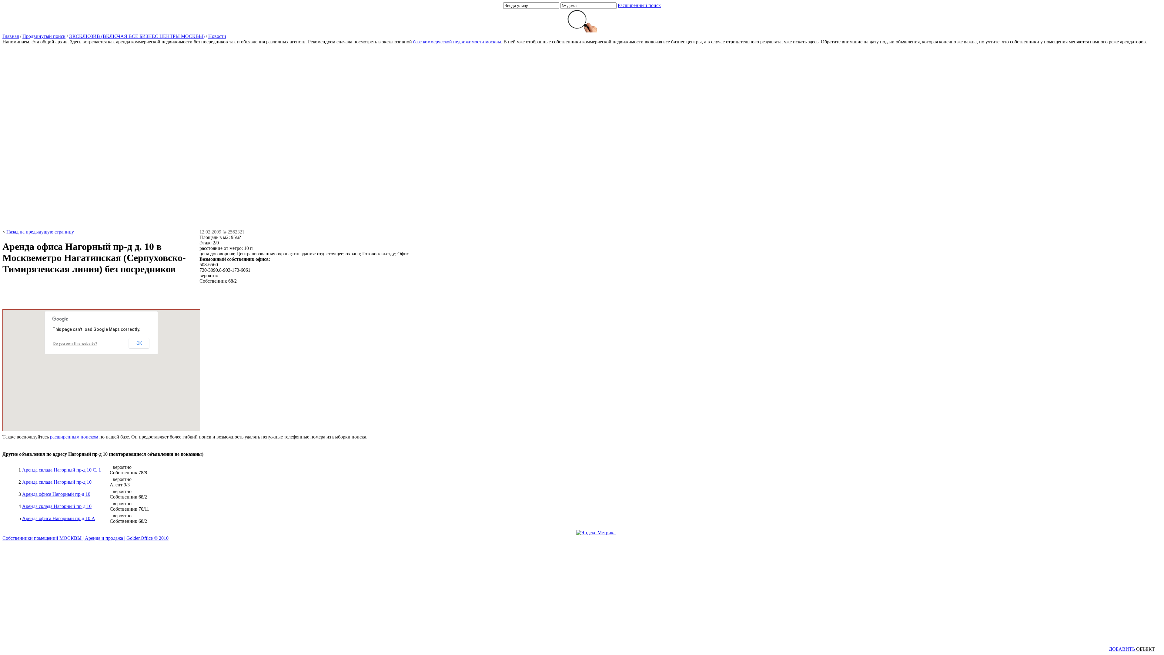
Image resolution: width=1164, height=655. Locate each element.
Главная (10, 36)
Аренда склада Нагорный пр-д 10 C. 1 (61, 469)
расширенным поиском (74, 436)
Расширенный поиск (639, 5)
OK (139, 343)
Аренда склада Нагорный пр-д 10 (57, 482)
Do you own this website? (75, 343)
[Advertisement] (26, 137)
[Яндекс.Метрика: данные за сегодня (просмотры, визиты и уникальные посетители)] (596, 533)
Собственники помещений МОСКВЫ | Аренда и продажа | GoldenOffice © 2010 (85, 538)
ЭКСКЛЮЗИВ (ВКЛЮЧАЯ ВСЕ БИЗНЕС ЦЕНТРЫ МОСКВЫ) (137, 36)
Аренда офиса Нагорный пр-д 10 (56, 494)
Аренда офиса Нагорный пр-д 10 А (58, 518)
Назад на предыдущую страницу (40, 231)
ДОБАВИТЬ (1132, 649)
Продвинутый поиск (43, 36)
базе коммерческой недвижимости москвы (457, 41)
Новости (217, 36)
